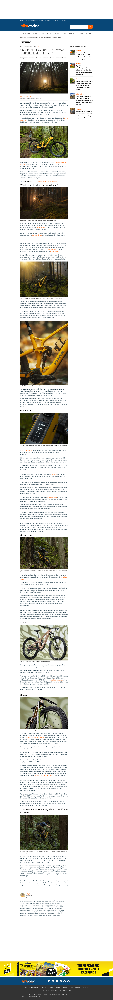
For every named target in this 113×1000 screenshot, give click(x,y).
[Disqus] (46, 940)
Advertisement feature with (29, 46)
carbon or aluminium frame (35, 737)
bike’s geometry (27, 450)
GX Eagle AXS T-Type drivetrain (44, 775)
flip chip (54, 474)
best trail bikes (37, 235)
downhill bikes (41, 227)
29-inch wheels (52, 497)
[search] (90, 27)
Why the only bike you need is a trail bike (44, 181)
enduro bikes (54, 251)
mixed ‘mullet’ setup (56, 680)
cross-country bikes (50, 249)
